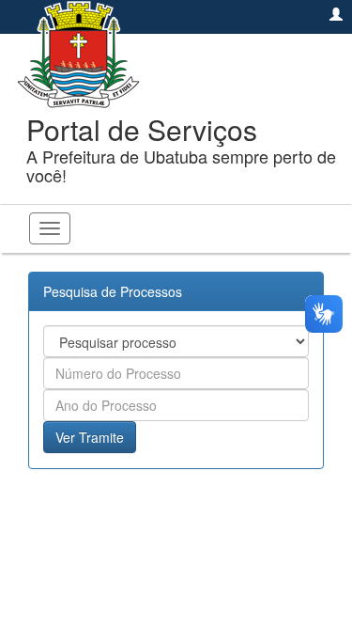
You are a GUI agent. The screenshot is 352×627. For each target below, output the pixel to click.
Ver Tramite (89, 437)
